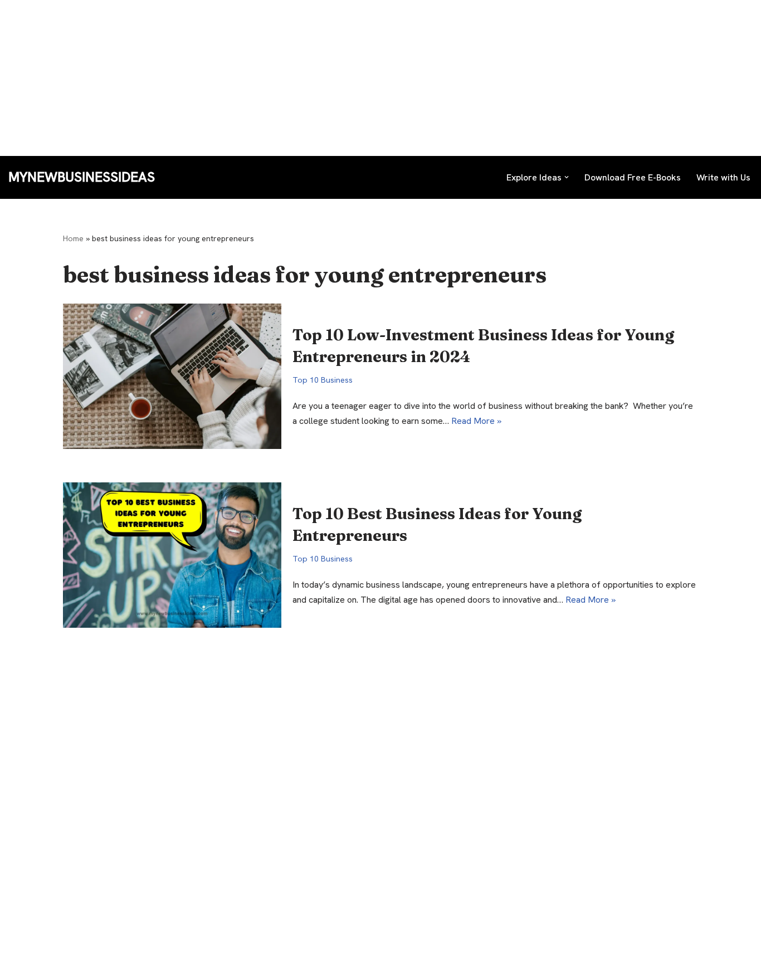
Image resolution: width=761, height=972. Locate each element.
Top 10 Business (322, 380)
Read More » (476, 421)
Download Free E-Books (632, 177)
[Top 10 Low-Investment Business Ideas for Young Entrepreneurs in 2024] (172, 376)
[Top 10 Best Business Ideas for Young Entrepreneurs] (172, 555)
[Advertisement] (334, 78)
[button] (566, 177)
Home (73, 238)
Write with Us (723, 177)
